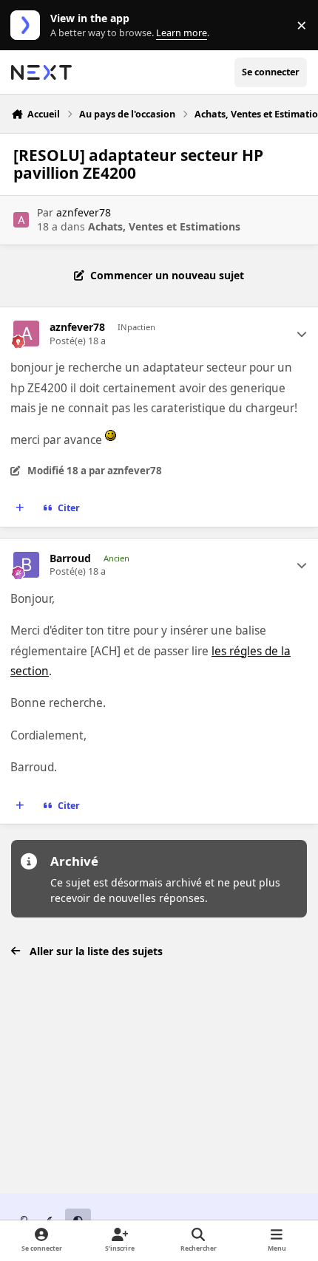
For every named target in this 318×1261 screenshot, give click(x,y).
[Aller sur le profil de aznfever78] (21, 220)
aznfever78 (83, 212)
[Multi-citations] (20, 508)
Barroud (70, 558)
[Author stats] (302, 334)
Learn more (28, 25)
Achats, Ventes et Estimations (164, 226)
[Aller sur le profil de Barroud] (26, 565)
